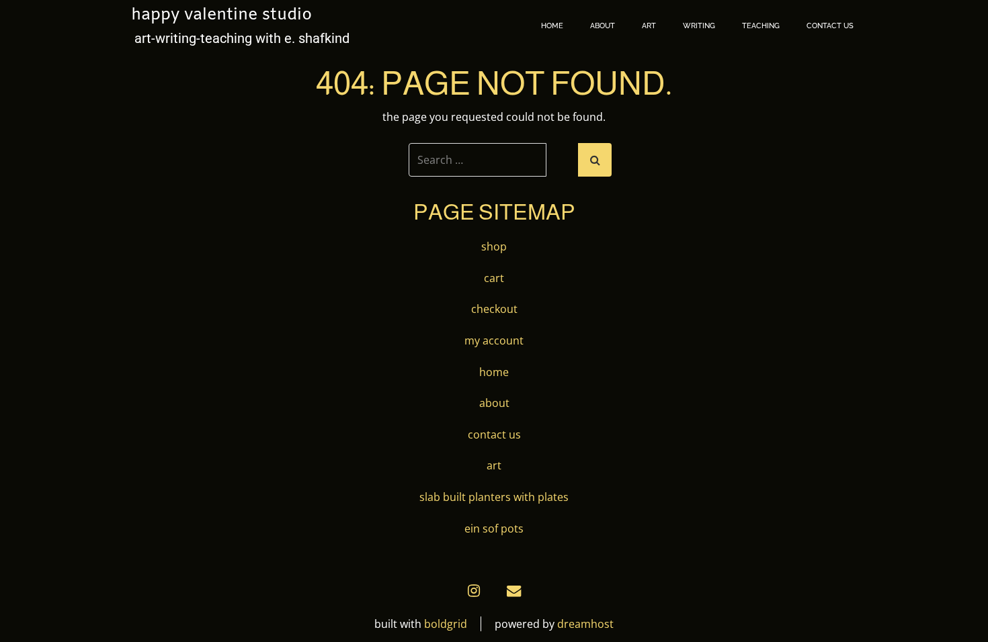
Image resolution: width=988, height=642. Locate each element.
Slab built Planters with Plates (494, 497)
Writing (699, 25)
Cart (494, 278)
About (602, 25)
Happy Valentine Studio (221, 15)
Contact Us (830, 25)
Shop (494, 246)
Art (649, 25)
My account (494, 340)
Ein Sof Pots (494, 528)
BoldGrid (445, 623)
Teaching (761, 25)
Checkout (494, 309)
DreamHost (585, 623)
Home (552, 25)
